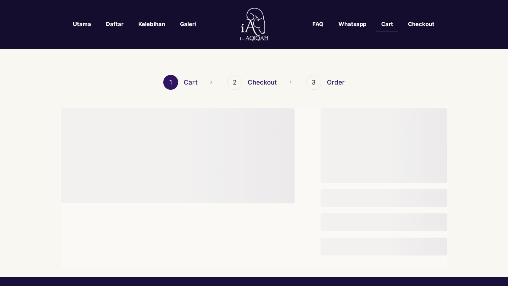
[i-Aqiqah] (254, 24)
